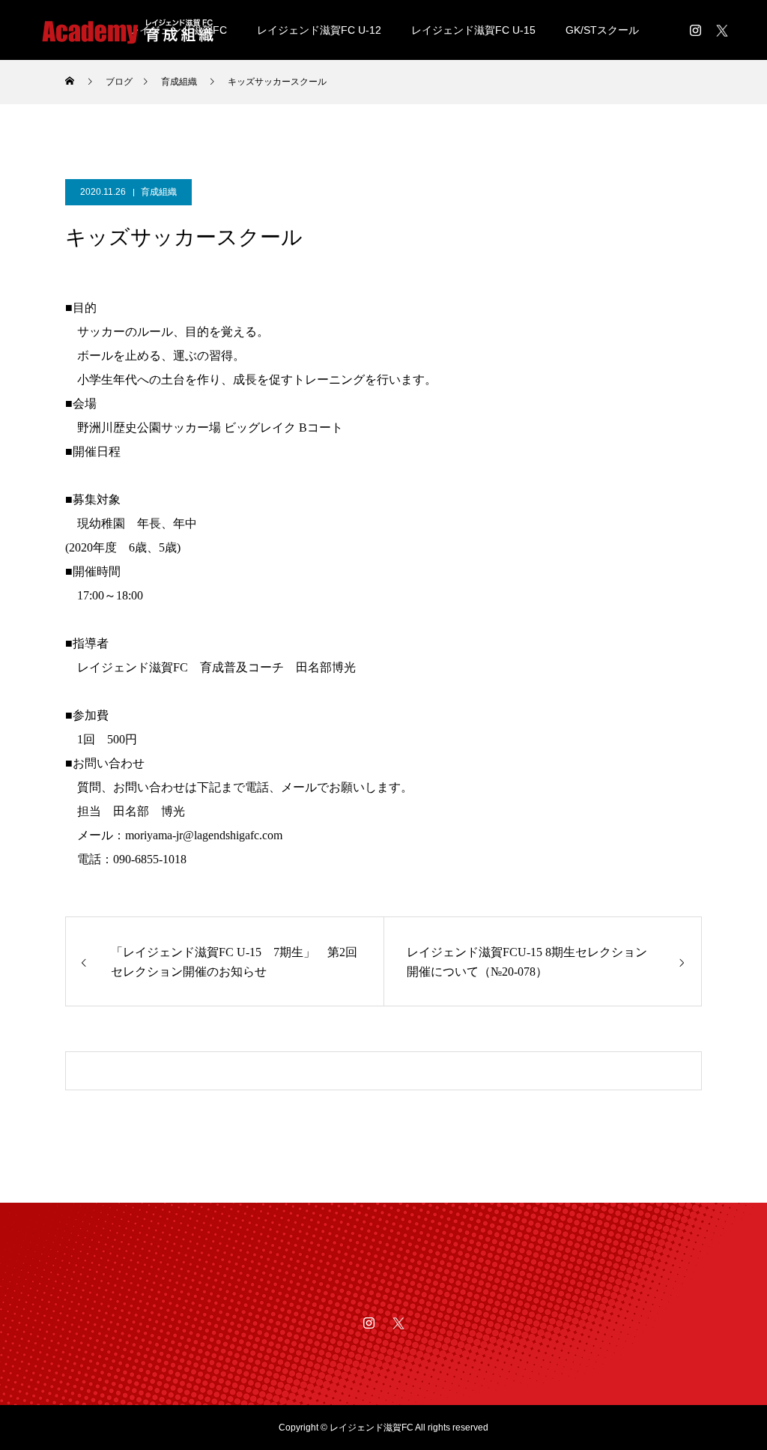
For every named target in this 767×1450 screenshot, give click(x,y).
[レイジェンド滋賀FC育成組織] (127, 30)
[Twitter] (722, 29)
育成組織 (159, 192)
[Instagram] (695, 29)
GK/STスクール (602, 30)
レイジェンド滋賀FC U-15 (473, 30)
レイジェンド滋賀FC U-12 (319, 30)
